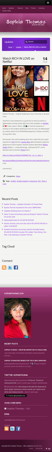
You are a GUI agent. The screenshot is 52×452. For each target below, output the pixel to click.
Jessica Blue (25, 142)
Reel (27, 8)
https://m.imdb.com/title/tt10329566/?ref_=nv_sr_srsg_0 (23, 155)
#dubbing (41, 160)
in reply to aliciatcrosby (39, 383)
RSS (4, 267)
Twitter (10, 267)
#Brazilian (15, 160)
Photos (33, 8)
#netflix (13, 181)
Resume (20, 8)
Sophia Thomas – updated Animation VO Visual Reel (23, 204)
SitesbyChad (37, 446)
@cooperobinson (21, 380)
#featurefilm (23, 160)
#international (33, 160)
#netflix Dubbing (23, 181)
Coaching (41, 8)
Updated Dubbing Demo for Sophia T (17, 211)
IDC (39, 181)
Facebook (16, 267)
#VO (13, 142)
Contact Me (38, 448)
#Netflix (46, 123)
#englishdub (7, 160)
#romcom (48, 160)
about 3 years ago (23, 383)
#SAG (23, 150)
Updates (11, 8)
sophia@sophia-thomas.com (14, 420)
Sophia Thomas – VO (18, 408)
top (49, 449)
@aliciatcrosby (9, 380)
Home (4, 8)
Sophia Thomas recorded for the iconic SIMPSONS (22, 207)
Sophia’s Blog (6, 11)
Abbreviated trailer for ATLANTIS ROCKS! (19, 220)
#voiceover (33, 181)
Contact (7, 425)
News (18, 176)
